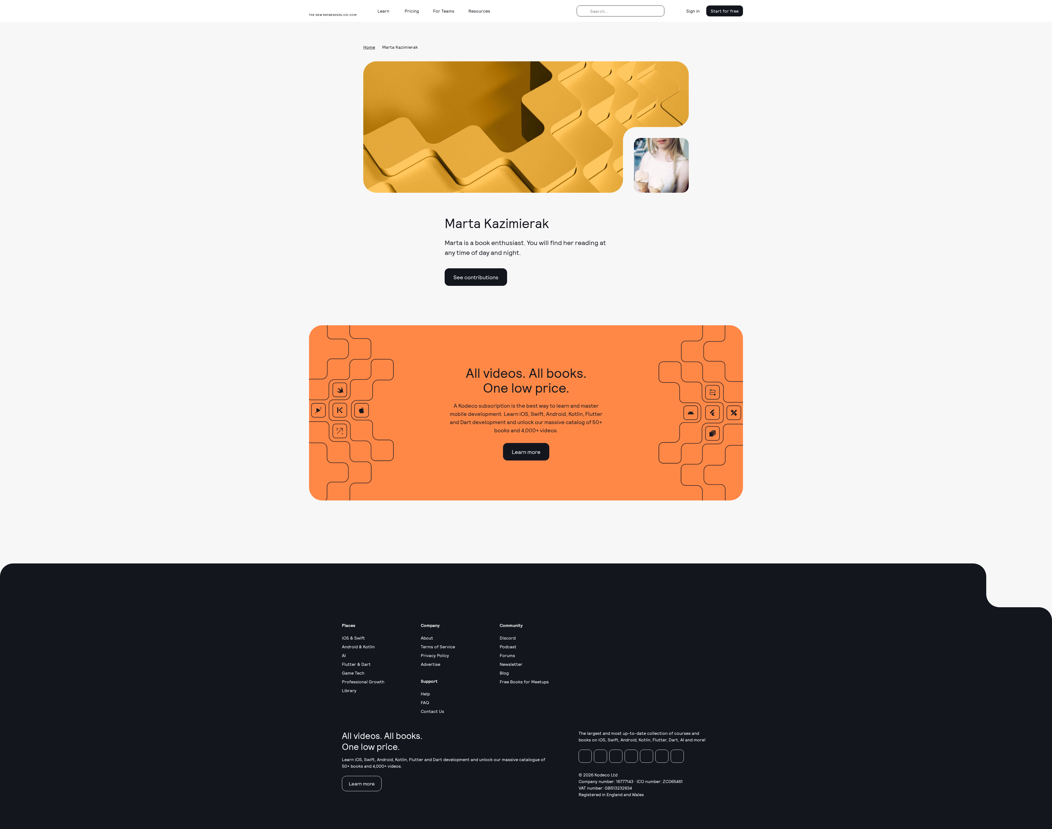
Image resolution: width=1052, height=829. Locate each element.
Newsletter (511, 664)
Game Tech (353, 672)
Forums (507, 655)
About (427, 637)
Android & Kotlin (358, 646)
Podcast (508, 646)
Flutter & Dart (356, 664)
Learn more (526, 451)
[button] (385, 10)
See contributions (475, 277)
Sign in (693, 10)
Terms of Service (438, 646)
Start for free (725, 10)
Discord (508, 637)
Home (369, 47)
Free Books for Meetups (524, 681)
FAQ (425, 702)
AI (344, 655)
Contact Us (432, 711)
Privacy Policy (435, 655)
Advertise (430, 664)
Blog (504, 672)
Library (349, 690)
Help (425, 693)
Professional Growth (363, 681)
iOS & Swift (353, 637)
